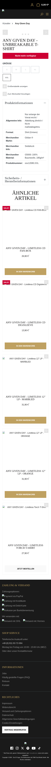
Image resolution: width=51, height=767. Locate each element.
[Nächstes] (45, 32)
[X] (22, 748)
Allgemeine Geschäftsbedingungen (18, 719)
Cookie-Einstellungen (12, 723)
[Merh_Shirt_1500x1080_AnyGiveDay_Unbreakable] (25, 29)
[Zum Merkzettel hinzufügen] (46, 208)
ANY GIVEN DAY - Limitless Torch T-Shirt (25, 546)
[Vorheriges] (5, 32)
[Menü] (47, 14)
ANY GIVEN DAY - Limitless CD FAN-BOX (25, 249)
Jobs (4, 673)
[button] (25, 86)
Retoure (6, 681)
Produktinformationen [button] (19, 102)
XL (36, 71)
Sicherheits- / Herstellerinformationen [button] (20, 180)
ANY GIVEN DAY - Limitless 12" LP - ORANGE (25, 472)
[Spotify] (28, 748)
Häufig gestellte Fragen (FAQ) (16, 677)
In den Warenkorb (25, 272)
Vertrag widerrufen (15, 730)
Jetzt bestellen (25, 569)
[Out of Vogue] (25, 743)
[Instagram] (17, 748)
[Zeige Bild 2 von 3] (25, 34)
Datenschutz (8, 715)
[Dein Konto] (32, 4)
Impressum (7, 703)
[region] (25, 32)
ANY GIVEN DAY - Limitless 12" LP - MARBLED (25, 398)
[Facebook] (12, 748)
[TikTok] (39, 748)
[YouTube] (34, 748)
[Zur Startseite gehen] (8, 14)
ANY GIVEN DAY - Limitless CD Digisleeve (25, 323)
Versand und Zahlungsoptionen (16, 711)
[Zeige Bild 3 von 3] (28, 34)
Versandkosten (33, 753)
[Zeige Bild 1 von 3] (22, 34)
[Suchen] (41, 14)
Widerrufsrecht (9, 707)
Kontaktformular (25, 651)
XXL (8, 79)
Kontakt (5, 685)
